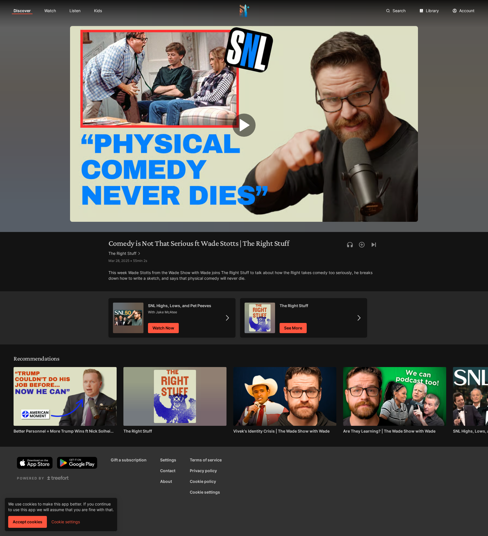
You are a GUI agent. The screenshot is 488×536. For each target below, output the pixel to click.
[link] (22, 11)
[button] (244, 126)
